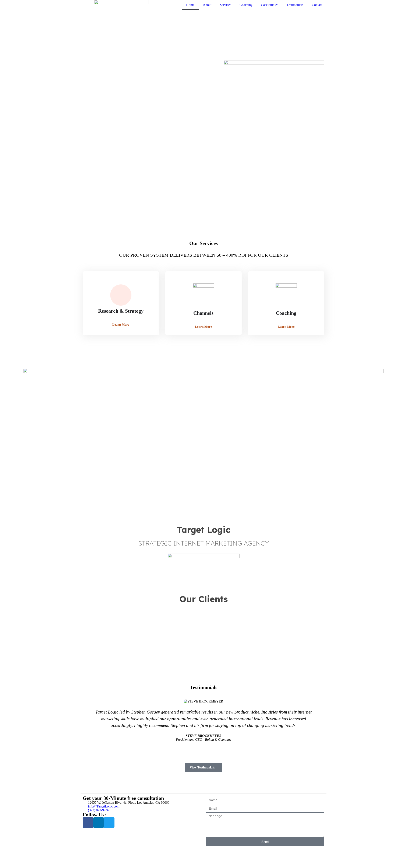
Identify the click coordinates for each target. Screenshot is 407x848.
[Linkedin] (98, 822)
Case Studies (269, 5)
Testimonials (295, 5)
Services (225, 5)
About (207, 5)
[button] (6, 206)
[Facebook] (88, 822)
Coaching (246, 5)
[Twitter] (109, 822)
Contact (317, 5)
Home (190, 5)
